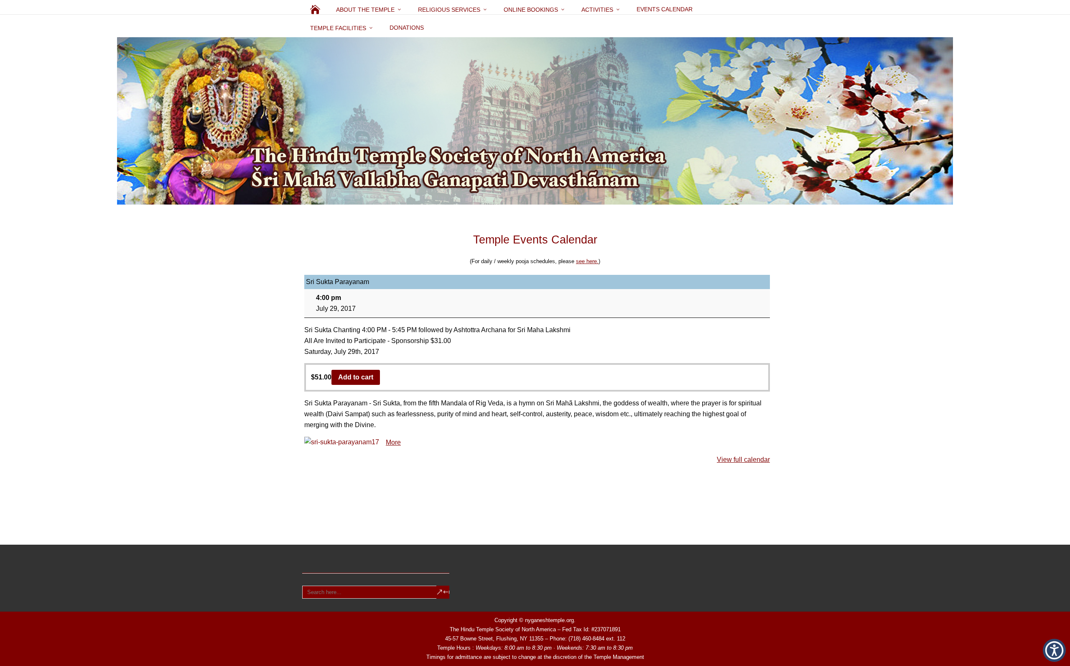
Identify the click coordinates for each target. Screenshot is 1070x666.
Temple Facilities (338, 28)
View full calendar (743, 459)
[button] (1054, 650)
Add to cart (355, 377)
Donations (407, 27)
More (393, 442)
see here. (587, 261)
